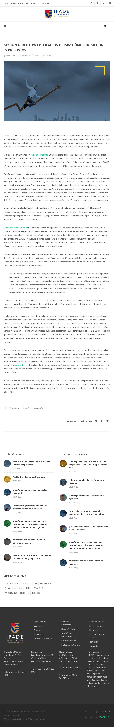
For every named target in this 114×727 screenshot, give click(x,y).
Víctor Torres (27, 55)
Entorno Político (68, 640)
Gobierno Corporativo (67, 623)
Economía (38, 626)
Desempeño (38, 408)
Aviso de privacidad (37, 719)
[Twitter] (104, 3)
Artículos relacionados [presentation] (75, 454)
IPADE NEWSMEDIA (19, 3)
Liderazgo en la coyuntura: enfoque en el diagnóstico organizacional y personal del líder (88, 464)
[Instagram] (110, 3)
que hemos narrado (39, 154)
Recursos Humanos (43, 638)
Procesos (36, 593)
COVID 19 (38, 588)
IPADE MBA (104, 717)
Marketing (38, 634)
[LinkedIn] (91, 3)
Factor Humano (96, 626)
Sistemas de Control (70, 645)
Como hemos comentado (15, 227)
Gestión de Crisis (97, 621)
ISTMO (34, 3)
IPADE (5, 3)
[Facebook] (97, 3)
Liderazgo (93, 630)
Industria (93, 646)
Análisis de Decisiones (66, 635)
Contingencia (10, 588)
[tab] (16, 454)
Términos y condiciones (14, 719)
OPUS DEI (45, 3)
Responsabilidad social (96, 636)
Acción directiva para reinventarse (29, 477)
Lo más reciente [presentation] (16, 454)
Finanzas (38, 630)
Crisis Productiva (12, 408)
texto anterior (20, 365)
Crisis (35, 583)
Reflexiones (25, 593)
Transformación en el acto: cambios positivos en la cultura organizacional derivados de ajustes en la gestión (30, 524)
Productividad (11, 593)
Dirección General (69, 629)
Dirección (26, 408)
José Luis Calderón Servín (43, 55)
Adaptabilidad (25, 588)
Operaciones (40, 621)
